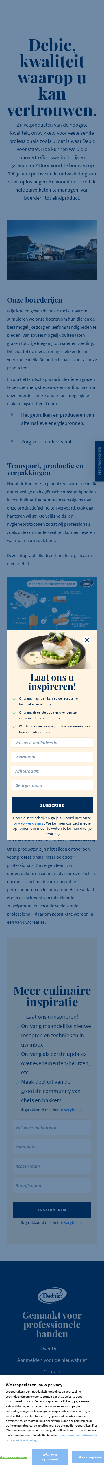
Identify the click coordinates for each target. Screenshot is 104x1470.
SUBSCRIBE (52, 805)
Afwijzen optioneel (50, 1457)
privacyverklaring (28, 823)
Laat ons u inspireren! (52, 681)
